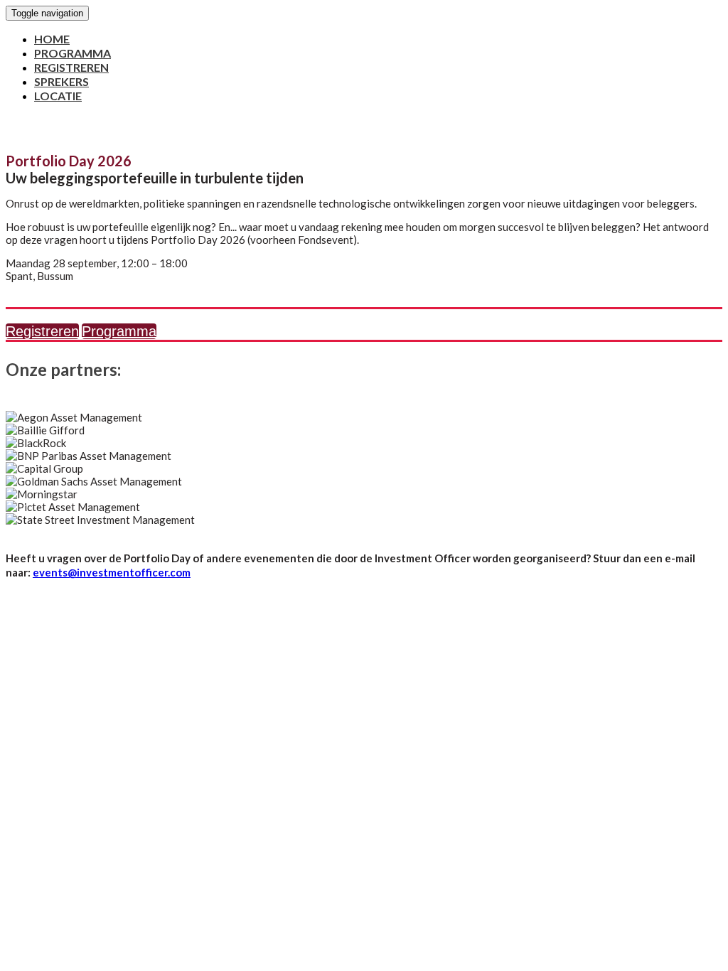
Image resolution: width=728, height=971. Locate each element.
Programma (72, 53)
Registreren (71, 67)
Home (52, 38)
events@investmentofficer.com (112, 572)
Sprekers (61, 81)
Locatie (58, 95)
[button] (42, 331)
